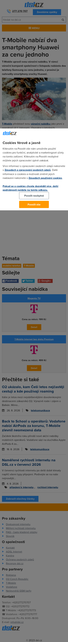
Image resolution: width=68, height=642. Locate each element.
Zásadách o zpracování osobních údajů (28, 170)
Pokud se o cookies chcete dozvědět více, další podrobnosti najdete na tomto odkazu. (30, 188)
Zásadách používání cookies (45, 178)
